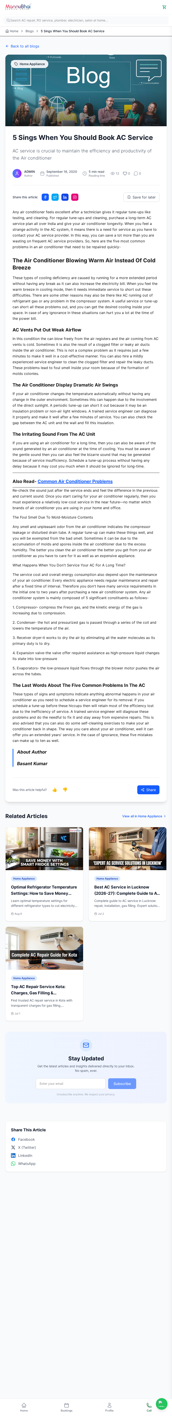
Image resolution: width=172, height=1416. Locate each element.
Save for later (144, 197)
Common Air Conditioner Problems (75, 481)
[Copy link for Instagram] (74, 197)
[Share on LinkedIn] (65, 197)
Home (14, 31)
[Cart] (164, 7)
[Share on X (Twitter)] (55, 197)
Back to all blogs (25, 46)
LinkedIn (25, 1155)
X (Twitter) (27, 1147)
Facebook (26, 1139)
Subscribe (122, 1083)
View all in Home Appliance (142, 816)
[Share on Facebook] (45, 197)
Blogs (30, 31)
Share (151, 790)
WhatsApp (27, 1163)
